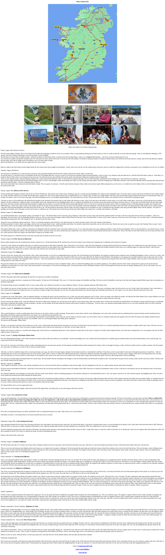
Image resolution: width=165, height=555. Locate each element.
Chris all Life (82, 552)
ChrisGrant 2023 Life (85, 546)
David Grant (93, 147)
